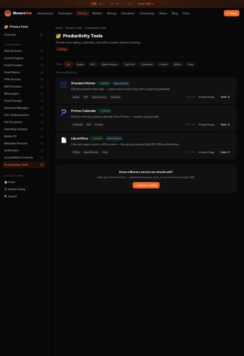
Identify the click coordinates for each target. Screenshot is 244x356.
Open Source (109, 64)
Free (190, 64)
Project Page (206, 96)
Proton (163, 64)
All (68, 64)
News (163, 13)
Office (177, 64)
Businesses (45, 13)
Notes (80, 64)
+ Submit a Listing (146, 185)
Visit (223, 96)
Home (59, 27)
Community (147, 13)
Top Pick (129, 64)
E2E (92, 64)
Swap (233, 13)
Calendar (147, 64)
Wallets (97, 13)
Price (186, 13)
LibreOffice (79, 138)
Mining (111, 13)
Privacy (82, 13)
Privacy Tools (74, 27)
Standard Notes (83, 83)
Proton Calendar (83, 111)
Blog (175, 13)
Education (128, 13)
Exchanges (65, 13)
